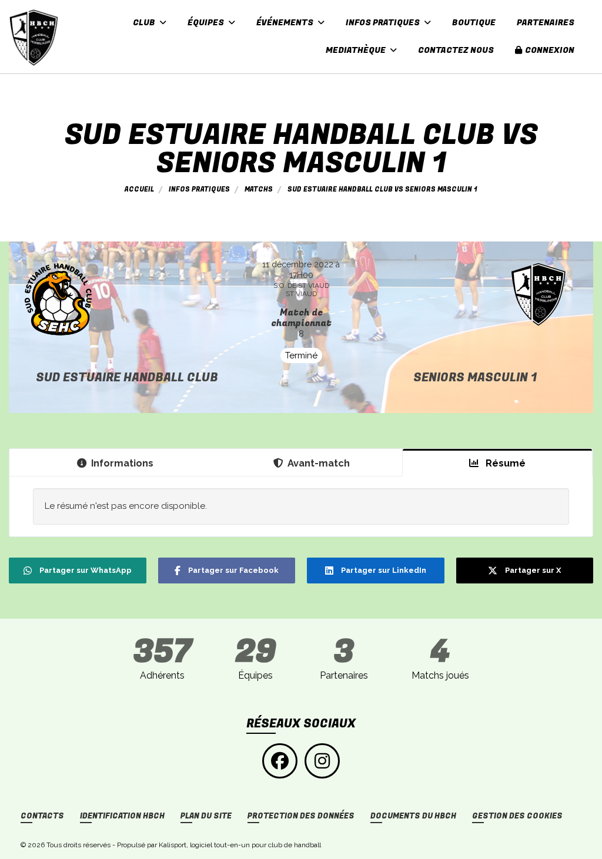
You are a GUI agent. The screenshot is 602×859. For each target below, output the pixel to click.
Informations (122, 463)
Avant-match (318, 463)
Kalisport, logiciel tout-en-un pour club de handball (240, 845)
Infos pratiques (384, 22)
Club (145, 22)
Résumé (504, 463)
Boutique (474, 22)
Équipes (207, 22)
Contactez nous (456, 50)
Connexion (549, 50)
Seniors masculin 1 (475, 377)
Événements (285, 22)
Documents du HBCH (413, 816)
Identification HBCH (122, 816)
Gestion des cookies (517, 816)
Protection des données (301, 816)
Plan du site (206, 816)
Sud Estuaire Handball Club (127, 377)
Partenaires (545, 22)
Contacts (42, 816)
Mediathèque (356, 50)
